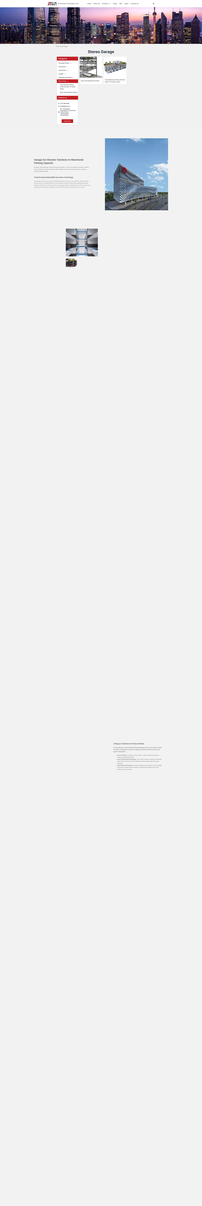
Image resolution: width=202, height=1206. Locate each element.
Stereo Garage (101, 51)
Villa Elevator (62, 66)
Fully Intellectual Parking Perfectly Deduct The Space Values (68, 87)
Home (89, 3)
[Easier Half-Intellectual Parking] (91, 67)
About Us (97, 3)
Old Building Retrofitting (64, 77)
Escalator (61, 74)
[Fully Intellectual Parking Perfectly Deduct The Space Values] (115, 67)
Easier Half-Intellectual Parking (68, 92)
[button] (153, 3)
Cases (115, 3)
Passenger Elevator (63, 63)
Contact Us (134, 3)
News (126, 3)
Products (105, 3)
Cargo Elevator (62, 70)
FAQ (120, 3)
